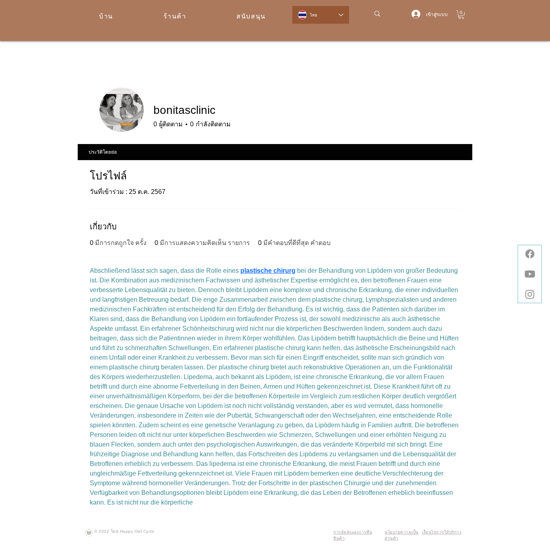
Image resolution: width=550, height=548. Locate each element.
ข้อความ (393, 125)
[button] (461, 14)
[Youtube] (530, 274)
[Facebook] (530, 254)
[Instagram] (530, 294)
